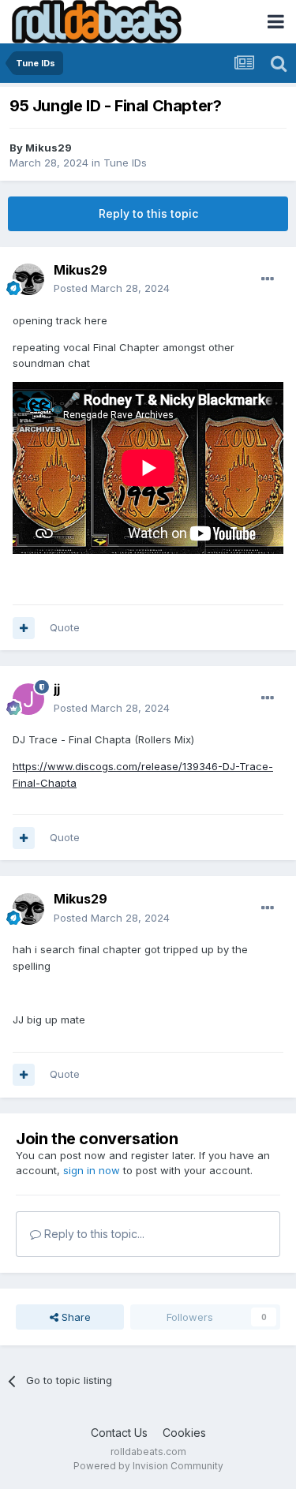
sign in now (91, 1170)
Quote (65, 627)
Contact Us (119, 1432)
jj (57, 689)
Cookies (184, 1432)
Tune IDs (125, 162)
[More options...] (267, 279)
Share (74, 1317)
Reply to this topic (148, 213)
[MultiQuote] (24, 628)
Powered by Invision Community (148, 1466)
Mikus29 (48, 147)
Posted (112, 288)
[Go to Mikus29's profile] (28, 279)
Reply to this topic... (92, 1233)
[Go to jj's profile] (28, 699)
